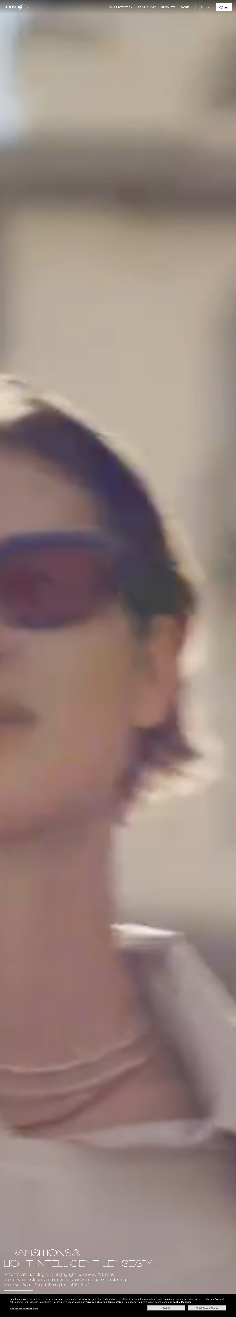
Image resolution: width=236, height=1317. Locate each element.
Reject (166, 1308)
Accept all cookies (207, 1308)
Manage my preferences (24, 1308)
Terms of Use (115, 1302)
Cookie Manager (182, 1302)
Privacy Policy (94, 1302)
